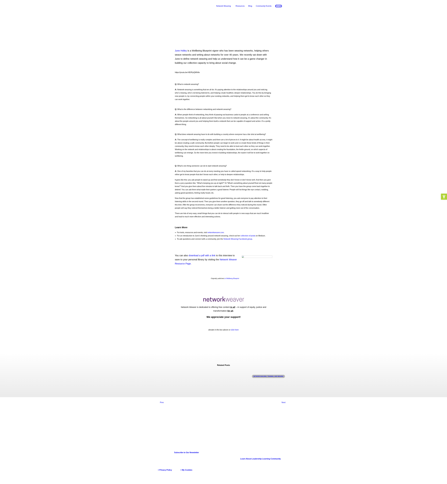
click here (235, 330)
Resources (240, 6)
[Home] (169, 428)
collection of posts (247, 236)
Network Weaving (223, 6)
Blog (250, 6)
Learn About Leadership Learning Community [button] (260, 459)
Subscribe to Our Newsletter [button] (186, 452)
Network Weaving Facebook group (238, 239)
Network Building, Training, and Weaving (268, 376)
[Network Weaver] (166, 6)
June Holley (181, 50)
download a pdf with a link (202, 255)
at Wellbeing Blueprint (231, 278)
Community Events (263, 6)
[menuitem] (224, 6)
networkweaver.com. (215, 232)
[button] (444, 197)
